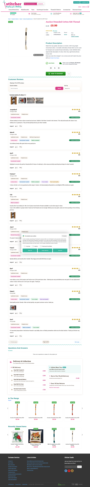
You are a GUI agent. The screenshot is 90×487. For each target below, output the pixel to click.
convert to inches (75, 36)
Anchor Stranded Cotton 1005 (72, 417)
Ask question (10, 350)
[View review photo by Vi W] (14, 101)
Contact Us (10, 461)
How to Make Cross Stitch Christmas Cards (35, 461)
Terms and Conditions (12, 479)
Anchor (65, 34)
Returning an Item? (12, 475)
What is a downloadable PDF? (32, 468)
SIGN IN (79, 6)
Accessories (66, 9)
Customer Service (11, 472)
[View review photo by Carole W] (31, 101)
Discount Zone (77, 9)
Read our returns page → (54, 387)
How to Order (10, 462)
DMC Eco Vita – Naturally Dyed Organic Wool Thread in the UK (38, 466)
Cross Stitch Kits (14, 9)
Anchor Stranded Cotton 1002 (17, 417)
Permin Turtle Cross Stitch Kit (17, 445)
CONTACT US (84, 6)
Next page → (78, 342)
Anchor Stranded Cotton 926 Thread (72, 445)
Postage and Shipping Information (14, 474)
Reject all (30, 250)
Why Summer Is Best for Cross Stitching (34, 464)
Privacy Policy (18, 484)
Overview (64, 235)
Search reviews (13, 85)
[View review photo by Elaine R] (22, 101)
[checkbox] (26, 246)
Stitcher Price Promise (54, 58)
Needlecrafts (25, 9)
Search (59, 88)
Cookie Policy (24, 484)
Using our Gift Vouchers (12, 470)
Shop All (9, 400)
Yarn (32, 9)
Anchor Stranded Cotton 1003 (35, 417)
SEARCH (40, 4)
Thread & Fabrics (56, 9)
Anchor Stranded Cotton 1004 (54, 417)
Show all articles (30, 470)
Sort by (66, 85)
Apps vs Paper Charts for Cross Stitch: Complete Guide (37, 462)
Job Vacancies (11, 484)
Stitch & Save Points (12, 468)
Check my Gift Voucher (12, 477)
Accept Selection (45, 250)
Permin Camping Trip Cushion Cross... (35, 445)
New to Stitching (11, 464)
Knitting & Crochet (42, 9)
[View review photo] (13, 215)
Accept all (60, 250)
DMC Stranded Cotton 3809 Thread (54, 445)
